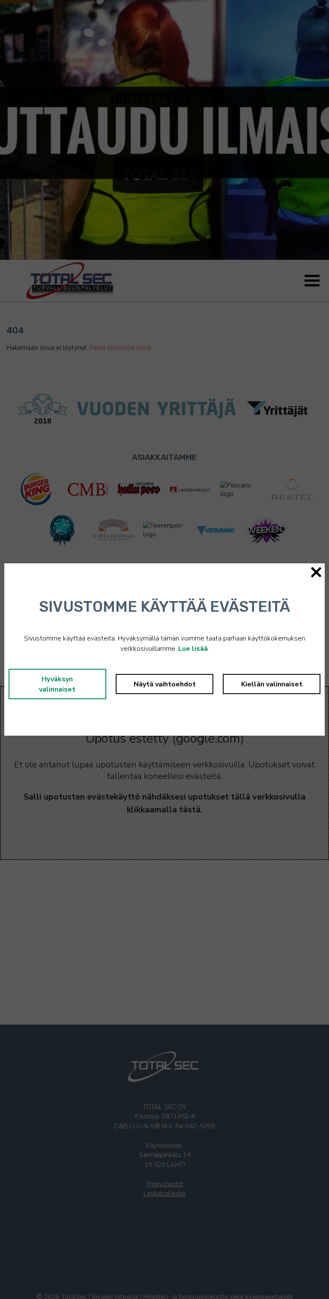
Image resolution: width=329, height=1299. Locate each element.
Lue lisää (193, 648)
